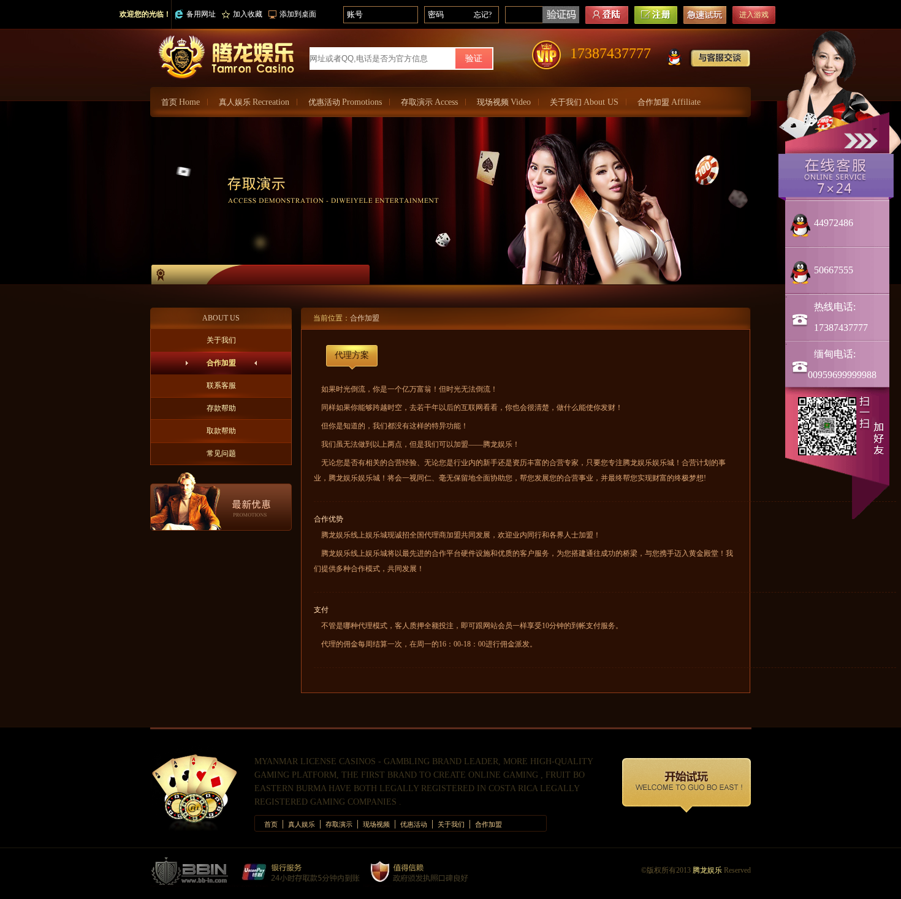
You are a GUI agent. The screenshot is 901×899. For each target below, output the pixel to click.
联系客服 (221, 385)
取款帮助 (221, 431)
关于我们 (584, 102)
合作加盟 (669, 102)
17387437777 (610, 53)
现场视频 (504, 102)
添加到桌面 (297, 14)
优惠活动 (345, 102)
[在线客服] (836, 176)
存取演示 (429, 102)
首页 (180, 102)
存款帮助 (221, 408)
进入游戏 (754, 14)
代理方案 (352, 355)
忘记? (483, 14)
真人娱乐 (254, 102)
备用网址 (201, 14)
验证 (473, 58)
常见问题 (221, 453)
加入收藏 (247, 14)
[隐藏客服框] (862, 139)
